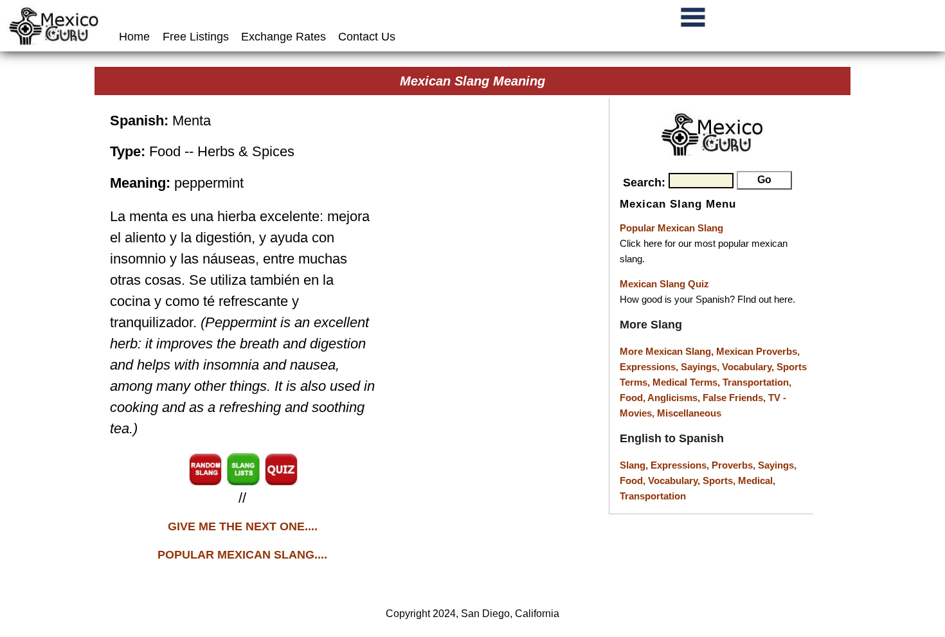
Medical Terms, (687, 382)
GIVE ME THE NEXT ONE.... (243, 526)
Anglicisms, (675, 397)
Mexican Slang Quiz (664, 283)
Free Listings (196, 36)
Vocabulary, (749, 366)
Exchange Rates (283, 36)
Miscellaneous (689, 413)
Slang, (635, 465)
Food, (633, 397)
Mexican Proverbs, (758, 351)
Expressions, (649, 366)
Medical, (756, 480)
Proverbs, (735, 465)
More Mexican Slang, (668, 351)
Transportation (653, 495)
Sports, (720, 480)
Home (136, 36)
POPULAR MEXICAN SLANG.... (242, 554)
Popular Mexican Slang (671, 227)
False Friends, (735, 397)
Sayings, (701, 366)
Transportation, (757, 382)
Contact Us (366, 36)
